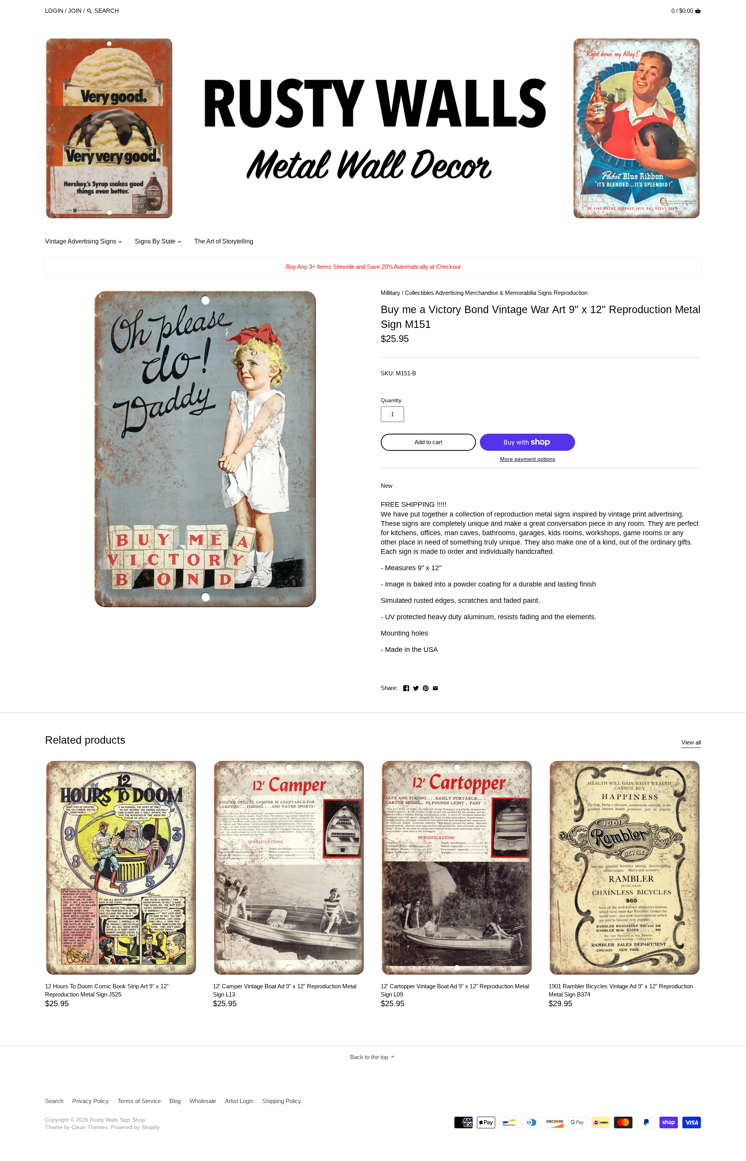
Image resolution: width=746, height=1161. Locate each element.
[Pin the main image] (426, 687)
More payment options (527, 459)
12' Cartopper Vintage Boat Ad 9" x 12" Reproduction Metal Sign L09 (455, 990)
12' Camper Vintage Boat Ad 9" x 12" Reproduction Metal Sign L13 (284, 990)
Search (54, 1101)
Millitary (390, 292)
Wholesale (203, 1101)
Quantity (391, 400)
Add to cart (428, 442)
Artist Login (239, 1101)
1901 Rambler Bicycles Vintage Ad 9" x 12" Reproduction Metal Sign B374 (621, 990)
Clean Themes (89, 1127)
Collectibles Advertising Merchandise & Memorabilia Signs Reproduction (496, 292)
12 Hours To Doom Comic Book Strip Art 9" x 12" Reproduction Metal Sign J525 (107, 990)
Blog (175, 1101)
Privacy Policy (90, 1101)
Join (75, 10)
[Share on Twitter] (416, 687)
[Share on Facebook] (406, 687)
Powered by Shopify (135, 1127)
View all (691, 742)
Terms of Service (139, 1101)
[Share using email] (435, 687)
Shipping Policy (281, 1101)
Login (54, 10)
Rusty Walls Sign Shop (117, 1120)
